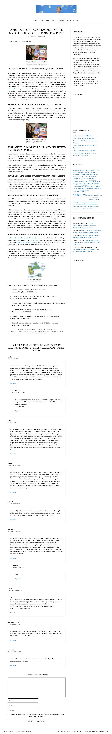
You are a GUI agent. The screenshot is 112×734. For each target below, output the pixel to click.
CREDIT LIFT (94, 188)
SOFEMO (92, 206)
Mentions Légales (25, 731)
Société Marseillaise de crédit (83, 206)
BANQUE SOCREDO (91, 174)
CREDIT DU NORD (86, 188)
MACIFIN (75, 204)
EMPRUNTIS (90, 197)
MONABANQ (79, 204)
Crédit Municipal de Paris (78, 197)
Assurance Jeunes (64, 731)
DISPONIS (86, 197)
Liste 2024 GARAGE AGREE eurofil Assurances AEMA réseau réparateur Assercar (85, 141)
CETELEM (90, 184)
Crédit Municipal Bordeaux (96, 195)
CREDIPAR (79, 188)
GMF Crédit (96, 202)
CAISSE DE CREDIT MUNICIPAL (84, 179)
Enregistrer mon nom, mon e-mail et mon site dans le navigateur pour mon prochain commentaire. (37, 715)
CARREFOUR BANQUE (80, 181)
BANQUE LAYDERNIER (85, 172)
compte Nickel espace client (18, 89)
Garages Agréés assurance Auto (79, 202)
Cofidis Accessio (76, 186)
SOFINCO (87, 208)
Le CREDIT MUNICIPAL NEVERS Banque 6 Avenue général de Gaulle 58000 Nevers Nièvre (37, 331)
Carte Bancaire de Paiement (33, 329)
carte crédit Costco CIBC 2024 (83, 136)
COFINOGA (84, 186)
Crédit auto (103, 731)
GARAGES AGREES (93, 200)
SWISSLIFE (94, 209)
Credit (35, 20)
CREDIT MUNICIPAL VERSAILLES (37, 333)
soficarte (81, 209)
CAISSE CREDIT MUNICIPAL (87, 176)
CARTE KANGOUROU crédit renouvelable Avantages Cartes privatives (84, 226)
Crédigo (88, 195)
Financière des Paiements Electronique (24, 238)
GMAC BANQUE (90, 202)
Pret (53, 20)
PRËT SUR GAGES (87, 204)
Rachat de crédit (73, 20)
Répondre (13, 383)
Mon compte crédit (91, 731)
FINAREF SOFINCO (77, 200)
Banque (61, 20)
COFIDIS (96, 184)
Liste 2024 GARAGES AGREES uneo (84, 151)
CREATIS (75, 188)
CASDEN (92, 181)
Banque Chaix (76, 170)
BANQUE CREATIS (84, 170)
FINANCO (95, 198)
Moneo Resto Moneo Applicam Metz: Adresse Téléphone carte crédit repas (86, 242)
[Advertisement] (85, 111)
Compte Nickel (50, 329)
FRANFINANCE (84, 200)
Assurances (45, 20)
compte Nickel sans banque (27, 242)
